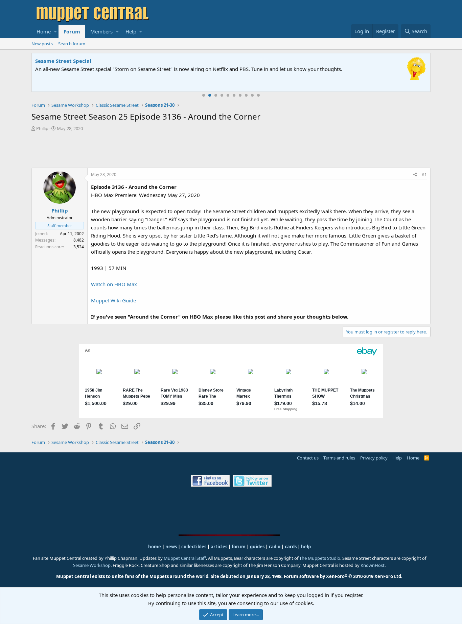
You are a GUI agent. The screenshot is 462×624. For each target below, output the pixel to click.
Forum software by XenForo (343, 576)
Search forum (71, 44)
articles (219, 547)
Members (101, 31)
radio (274, 547)
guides (257, 547)
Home (44, 31)
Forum (72, 31)
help (306, 547)
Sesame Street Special (63, 60)
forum (239, 547)
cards (291, 547)
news (171, 547)
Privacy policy (374, 458)
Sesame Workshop (92, 565)
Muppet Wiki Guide (113, 300)
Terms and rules (339, 458)
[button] (55, 31)
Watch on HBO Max (114, 284)
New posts (42, 44)
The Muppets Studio (319, 558)
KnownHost (373, 565)
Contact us (308, 458)
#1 (424, 174)
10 (258, 95)
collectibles (193, 547)
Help (130, 31)
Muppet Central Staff (185, 558)
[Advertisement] (231, 150)
